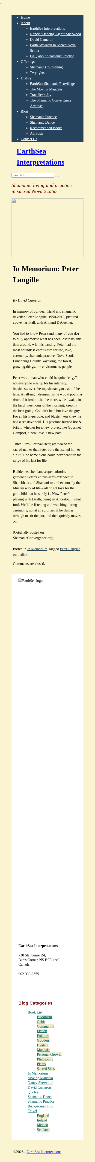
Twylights (37, 73)
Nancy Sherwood (40, 1083)
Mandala (43, 1050)
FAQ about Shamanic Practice (52, 56)
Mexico (42, 1125)
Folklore (43, 1036)
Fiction (42, 1031)
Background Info (40, 1106)
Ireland (42, 1120)
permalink (20, 554)
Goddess (43, 1040)
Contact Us (29, 139)
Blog (24, 111)
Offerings (28, 62)
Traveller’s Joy (40, 95)
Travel (32, 1111)
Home (25, 17)
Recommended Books (46, 128)
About (25, 23)
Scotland (43, 1130)
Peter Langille (70, 549)
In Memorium (37, 549)
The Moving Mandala (46, 89)
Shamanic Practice (43, 117)
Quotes (33, 1092)
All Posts (36, 133)
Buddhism (44, 1017)
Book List (35, 1012)
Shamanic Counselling (46, 67)
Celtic (41, 1022)
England (43, 1116)
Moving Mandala (40, 1078)
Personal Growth (49, 1054)
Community (45, 1026)
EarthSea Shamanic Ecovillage (52, 84)
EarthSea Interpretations (47, 28)
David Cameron (41, 39)
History (26, 78)
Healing (42, 1045)
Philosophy (45, 1059)
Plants (41, 1064)
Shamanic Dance (42, 122)
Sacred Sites (46, 1069)
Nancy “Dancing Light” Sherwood (55, 34)
